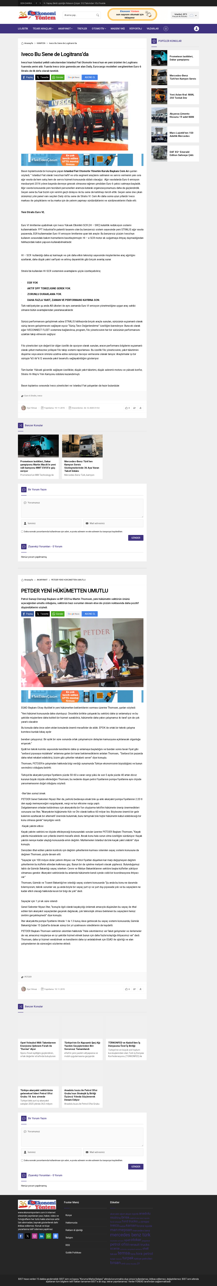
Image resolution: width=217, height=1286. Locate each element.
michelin (114, 1241)
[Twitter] (27, 1236)
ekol (137, 1218)
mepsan (125, 1230)
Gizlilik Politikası (73, 1252)
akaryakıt (114, 1214)
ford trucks (130, 1221)
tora (133, 1254)
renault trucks (139, 1245)
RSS (68, 1245)
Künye (69, 1215)
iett (139, 1222)
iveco (39, 395)
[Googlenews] (55, 1236)
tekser (113, 1254)
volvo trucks (130, 1264)
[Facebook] (20, 1236)
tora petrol (144, 1253)
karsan (131, 1225)
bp (120, 1217)
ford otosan (115, 1222)
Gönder (59, 77)
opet (127, 1240)
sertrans (138, 1249)
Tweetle (44, 77)
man (114, 1230)
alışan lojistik (132, 1213)
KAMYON (41, 43)
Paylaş (29, 77)
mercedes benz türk (130, 1234)
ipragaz (145, 1221)
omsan (121, 1241)
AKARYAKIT (42, 580)
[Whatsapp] (48, 1236)
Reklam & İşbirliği (74, 1230)
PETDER (28, 977)
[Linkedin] (41, 1236)
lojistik (148, 1226)
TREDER (118, 1259)
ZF (138, 1263)
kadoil (122, 1226)
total (112, 1259)
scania (115, 1248)
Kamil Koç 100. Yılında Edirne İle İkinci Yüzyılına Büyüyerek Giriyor (75, 3)
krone (140, 1226)
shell (145, 1248)
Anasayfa (28, 43)
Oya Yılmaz (32, 408)
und (123, 1263)
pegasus (146, 1241)
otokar (136, 1239)
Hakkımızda (71, 1222)
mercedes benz (141, 1230)
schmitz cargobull (127, 1249)
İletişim (69, 1237)
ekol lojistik (144, 1218)
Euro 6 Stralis (30, 395)
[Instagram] (34, 1236)
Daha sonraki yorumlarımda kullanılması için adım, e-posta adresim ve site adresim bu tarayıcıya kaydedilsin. (73, 532)
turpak (128, 1258)
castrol (132, 1218)
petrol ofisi (119, 1244)
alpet (122, 1213)
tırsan (115, 1262)
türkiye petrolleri (143, 1258)
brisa (125, 1217)
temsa (124, 1253)
